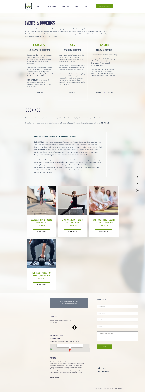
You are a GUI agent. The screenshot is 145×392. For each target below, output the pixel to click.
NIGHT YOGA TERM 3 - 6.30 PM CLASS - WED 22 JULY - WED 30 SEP (104, 221)
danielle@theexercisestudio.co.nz (80, 123)
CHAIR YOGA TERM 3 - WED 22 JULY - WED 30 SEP (72, 221)
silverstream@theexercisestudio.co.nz (61, 320)
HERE (49, 36)
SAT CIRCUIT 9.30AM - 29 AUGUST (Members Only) (41, 274)
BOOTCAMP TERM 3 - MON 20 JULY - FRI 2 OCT (41, 221)
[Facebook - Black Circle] (74, 327)
